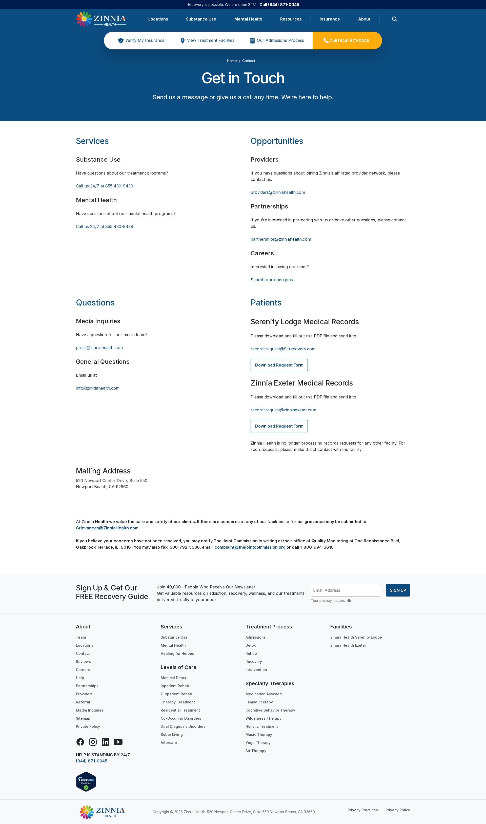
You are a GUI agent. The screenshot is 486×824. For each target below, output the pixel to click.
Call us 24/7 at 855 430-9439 (104, 185)
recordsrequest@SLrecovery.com (283, 348)
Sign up (398, 590)
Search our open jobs (272, 279)
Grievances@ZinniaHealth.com (107, 527)
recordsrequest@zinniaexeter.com (283, 409)
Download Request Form (279, 365)
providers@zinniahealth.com (278, 192)
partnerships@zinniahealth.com (281, 239)
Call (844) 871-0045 (279, 4)
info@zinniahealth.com (97, 388)
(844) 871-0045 (91, 760)
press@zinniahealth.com (99, 347)
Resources (291, 19)
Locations (158, 19)
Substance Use (201, 19)
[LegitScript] (86, 781)
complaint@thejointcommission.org (250, 547)
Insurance (330, 19)
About (364, 19)
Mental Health (248, 19)
